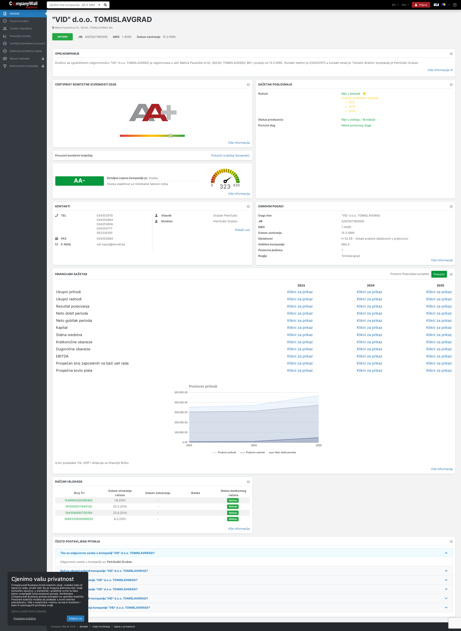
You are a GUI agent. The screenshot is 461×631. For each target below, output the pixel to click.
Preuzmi (439, 274)
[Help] (454, 5)
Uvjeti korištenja (101, 626)
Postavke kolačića (25, 618)
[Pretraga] (105, 4)
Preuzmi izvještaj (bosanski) (230, 155)
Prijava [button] (423, 4)
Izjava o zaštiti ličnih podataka (28, 611)
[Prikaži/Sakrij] (99, 4)
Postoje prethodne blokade (360, 104)
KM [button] (404, 5)
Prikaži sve (242, 230)
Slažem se (75, 618)
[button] (441, 5)
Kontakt (84, 626)
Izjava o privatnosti (124, 626)
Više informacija (439, 70)
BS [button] (394, 5)
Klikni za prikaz (300, 292)
